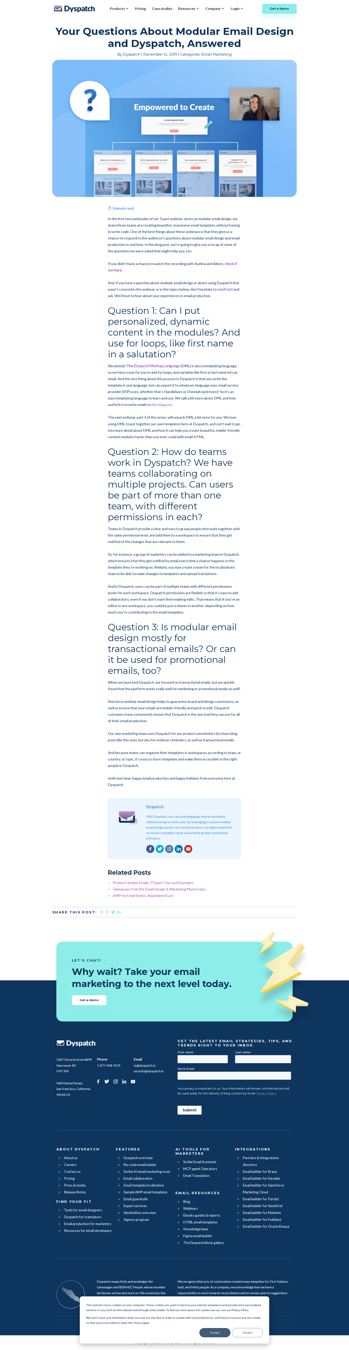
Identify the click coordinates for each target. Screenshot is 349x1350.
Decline (247, 1332)
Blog (186, 1201)
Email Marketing (216, 54)
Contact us (72, 1171)
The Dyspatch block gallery (203, 1243)
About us (71, 1158)
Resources (186, 8)
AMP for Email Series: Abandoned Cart (143, 895)
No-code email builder (140, 1165)
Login (235, 8)
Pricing (140, 8)
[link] (98, 1082)
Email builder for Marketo (262, 1213)
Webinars (190, 1208)
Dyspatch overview (138, 1158)
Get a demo (279, 8)
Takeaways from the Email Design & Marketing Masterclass (159, 889)
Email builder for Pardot (261, 1199)
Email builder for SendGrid (262, 1206)
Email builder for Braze (260, 1171)
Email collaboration (138, 1178)
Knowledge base (195, 1229)
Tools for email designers (83, 1210)
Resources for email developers (88, 1230)
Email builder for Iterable (261, 1178)
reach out (225, 289)
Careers (70, 1165)
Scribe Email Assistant (199, 1162)
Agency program (136, 1219)
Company (213, 8)
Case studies (162, 8)
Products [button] (117, 8)
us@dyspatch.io (145, 1065)
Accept (215, 1332)
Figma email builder (197, 1236)
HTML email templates (200, 1222)
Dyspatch (74, 8)
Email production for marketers (87, 1224)
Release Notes (75, 1192)
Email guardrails (136, 1199)
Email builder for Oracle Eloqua (266, 1226)
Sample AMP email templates (145, 1192)
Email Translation (196, 1175)
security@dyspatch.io (149, 1071)
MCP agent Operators (200, 1169)
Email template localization (144, 1185)
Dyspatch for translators (83, 1217)
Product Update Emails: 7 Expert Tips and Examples (153, 882)
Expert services (135, 1206)
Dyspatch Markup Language (157, 366)
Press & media (75, 1185)
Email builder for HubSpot (262, 1219)
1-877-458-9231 (109, 1065)
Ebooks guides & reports (201, 1215)
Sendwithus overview (140, 1213)
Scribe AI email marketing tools (147, 1171)
